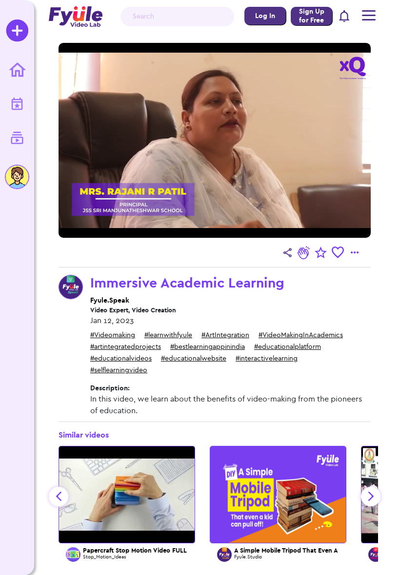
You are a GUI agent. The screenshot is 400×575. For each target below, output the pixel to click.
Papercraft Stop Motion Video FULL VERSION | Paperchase (168, 550)
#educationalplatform (287, 347)
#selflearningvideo (118, 370)
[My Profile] (17, 177)
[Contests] (17, 105)
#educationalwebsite (193, 358)
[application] (215, 140)
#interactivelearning (267, 358)
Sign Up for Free (311, 15)
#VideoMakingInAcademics (301, 335)
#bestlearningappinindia (207, 347)
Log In (265, 16)
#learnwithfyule (168, 335)
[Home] (17, 70)
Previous (58, 496)
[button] (344, 16)
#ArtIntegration (225, 335)
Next (370, 496)
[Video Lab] (17, 139)
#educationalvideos (121, 358)
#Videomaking (112, 335)
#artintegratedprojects (125, 347)
